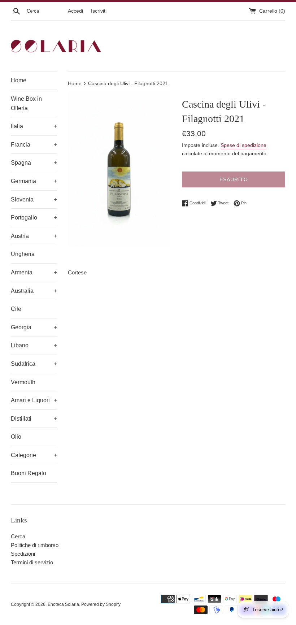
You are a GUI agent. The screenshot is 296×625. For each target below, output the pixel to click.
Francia (34, 145)
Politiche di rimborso (34, 545)
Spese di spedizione (243, 145)
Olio (16, 437)
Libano (34, 345)
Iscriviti (98, 11)
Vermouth (23, 382)
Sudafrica (34, 364)
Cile (16, 309)
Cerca (18, 536)
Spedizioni (23, 554)
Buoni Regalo (28, 473)
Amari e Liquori (34, 400)
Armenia (34, 272)
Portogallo (34, 217)
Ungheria (23, 254)
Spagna (34, 163)
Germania (34, 181)
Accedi (75, 11)
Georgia (34, 327)
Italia (34, 126)
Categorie (34, 455)
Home (18, 80)
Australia (34, 291)
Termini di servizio (32, 562)
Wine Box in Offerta (26, 103)
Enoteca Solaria (63, 604)
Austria (34, 236)
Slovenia (34, 199)
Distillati (34, 419)
